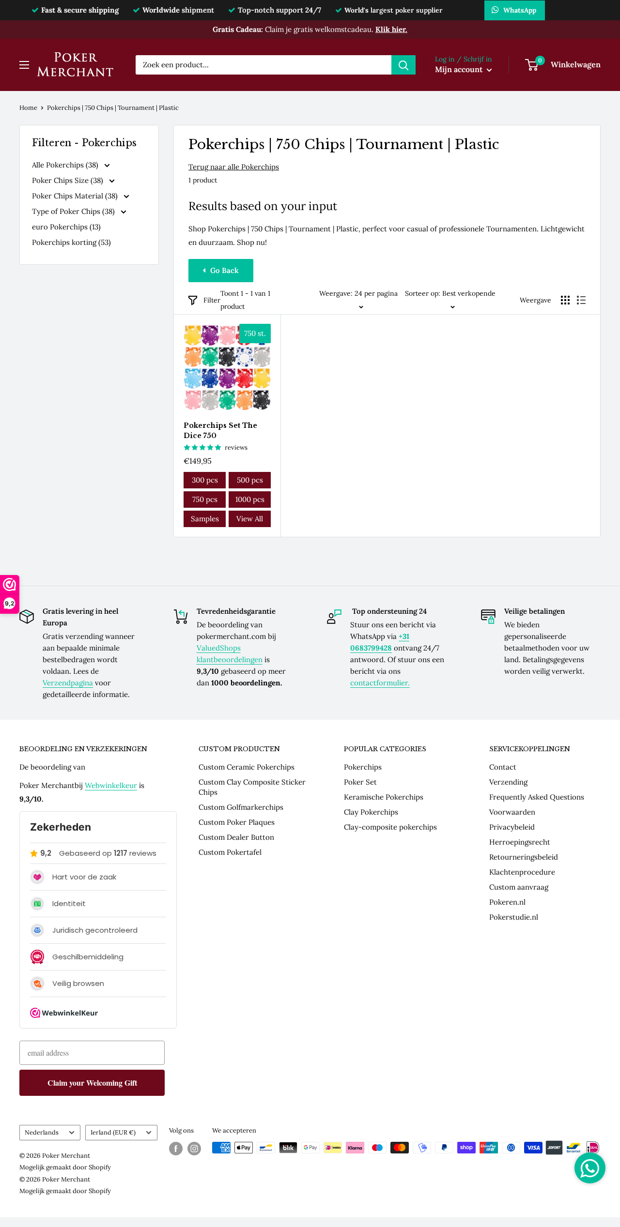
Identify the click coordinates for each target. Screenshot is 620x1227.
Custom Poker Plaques (237, 822)
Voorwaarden (512, 812)
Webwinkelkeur (111, 785)
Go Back (224, 270)
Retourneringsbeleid (523, 857)
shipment (178, 10)
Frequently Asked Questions (536, 797)
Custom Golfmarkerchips (241, 807)
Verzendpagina (68, 682)
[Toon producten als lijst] (581, 300)
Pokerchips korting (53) (71, 242)
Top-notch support (279, 10)
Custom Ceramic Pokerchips (246, 767)
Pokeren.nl (507, 902)
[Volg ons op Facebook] (176, 1148)
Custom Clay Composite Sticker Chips (252, 787)
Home (28, 108)
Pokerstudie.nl (513, 917)
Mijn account (459, 69)
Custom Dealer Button (236, 837)
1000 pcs (249, 499)
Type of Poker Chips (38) (74, 211)
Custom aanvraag (518, 887)
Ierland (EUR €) (113, 1132)
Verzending (508, 782)
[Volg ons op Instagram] (194, 1148)
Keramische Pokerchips (383, 797)
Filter (211, 300)
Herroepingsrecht (519, 842)
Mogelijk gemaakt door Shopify (65, 1167)
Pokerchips (363, 767)
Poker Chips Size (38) (68, 180)
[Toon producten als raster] (565, 300)
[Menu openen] (24, 65)
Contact (502, 767)
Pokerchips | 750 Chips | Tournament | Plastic (113, 108)
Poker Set (360, 782)
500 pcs (250, 480)
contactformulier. (380, 682)
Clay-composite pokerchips (390, 827)
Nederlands (42, 1132)
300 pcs (205, 480)
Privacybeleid (512, 827)
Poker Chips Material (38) (76, 195)
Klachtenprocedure (522, 872)
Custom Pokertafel (230, 852)
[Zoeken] (403, 65)
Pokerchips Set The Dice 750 (220, 430)
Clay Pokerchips (371, 812)
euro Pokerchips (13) (66, 226)
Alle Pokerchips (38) (66, 164)
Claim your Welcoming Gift (92, 1082)
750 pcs (204, 499)
